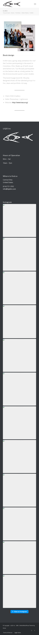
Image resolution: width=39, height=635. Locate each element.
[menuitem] (7, 632)
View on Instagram (20, 611)
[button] (19, 220)
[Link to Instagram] (31, 630)
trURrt (5, 11)
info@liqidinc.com (9, 189)
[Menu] (35, 4)
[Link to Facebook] (34, 630)
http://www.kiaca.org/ (20, 102)
